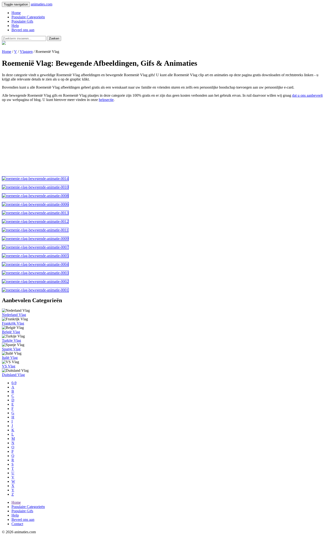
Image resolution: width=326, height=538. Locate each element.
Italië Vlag (10, 358)
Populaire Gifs (22, 21)
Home (16, 13)
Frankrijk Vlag (13, 323)
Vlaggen (26, 52)
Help (15, 26)
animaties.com (41, 4)
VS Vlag (8, 366)
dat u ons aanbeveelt (307, 95)
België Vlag (11, 332)
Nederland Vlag (14, 315)
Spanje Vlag (11, 349)
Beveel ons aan (22, 30)
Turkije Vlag (11, 340)
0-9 (13, 383)
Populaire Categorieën (28, 17)
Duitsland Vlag (13, 375)
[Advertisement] (145, 139)
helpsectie (106, 100)
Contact (17, 524)
